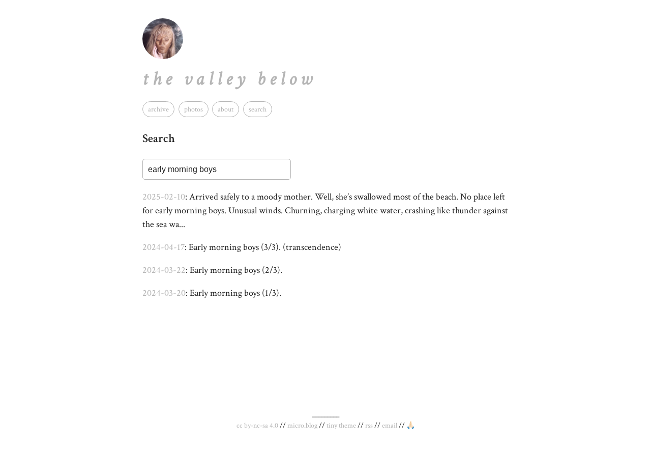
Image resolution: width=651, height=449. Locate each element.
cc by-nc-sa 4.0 (257, 425)
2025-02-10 (163, 197)
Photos (193, 109)
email (389, 425)
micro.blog (302, 425)
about (225, 109)
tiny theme (341, 425)
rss (369, 425)
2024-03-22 (164, 270)
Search (258, 109)
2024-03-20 (164, 293)
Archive (158, 109)
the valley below (229, 78)
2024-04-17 (163, 247)
